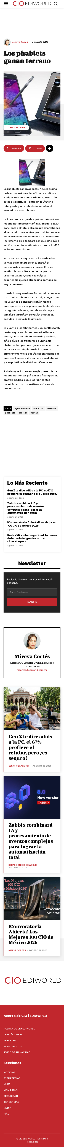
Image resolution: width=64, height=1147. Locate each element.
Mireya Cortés (20, 42)
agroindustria (22, 408)
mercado (52, 408)
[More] (49, 148)
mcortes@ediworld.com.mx (32, 670)
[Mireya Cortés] (8, 42)
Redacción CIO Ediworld (23, 865)
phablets (10, 412)
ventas (34, 412)
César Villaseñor (19, 766)
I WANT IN (32, 602)
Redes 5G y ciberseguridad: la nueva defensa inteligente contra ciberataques (32, 538)
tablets (23, 412)
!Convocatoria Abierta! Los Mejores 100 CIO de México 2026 (31, 524)
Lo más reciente (17, 127)
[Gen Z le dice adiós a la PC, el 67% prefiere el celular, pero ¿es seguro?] (32, 708)
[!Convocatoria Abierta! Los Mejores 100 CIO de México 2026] (32, 898)
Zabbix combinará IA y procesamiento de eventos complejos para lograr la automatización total (25, 508)
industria (38, 408)
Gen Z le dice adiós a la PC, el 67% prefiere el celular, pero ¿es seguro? (32, 492)
